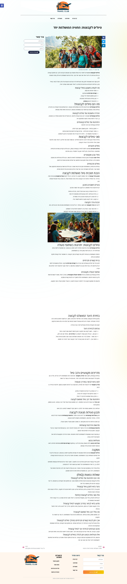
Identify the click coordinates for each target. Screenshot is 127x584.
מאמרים (60, 18)
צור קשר (52, 18)
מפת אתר (56, 565)
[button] (2, 5)
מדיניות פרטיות (55, 568)
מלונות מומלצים (82, 69)
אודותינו (67, 18)
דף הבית (74, 18)
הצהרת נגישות (55, 572)
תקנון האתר (56, 561)
